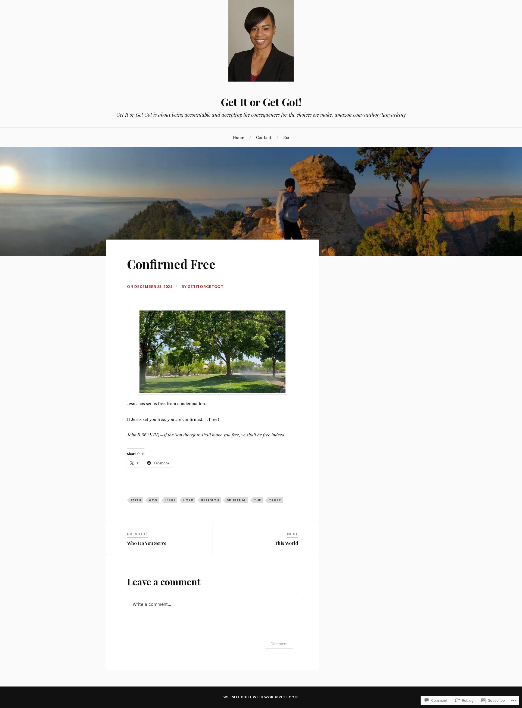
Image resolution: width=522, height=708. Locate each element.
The (257, 500)
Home (238, 137)
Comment (279, 643)
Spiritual (236, 500)
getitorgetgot (205, 286)
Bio (286, 137)
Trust (275, 500)
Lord (188, 500)
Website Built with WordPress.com (260, 697)
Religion (210, 500)
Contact (263, 137)
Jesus (170, 500)
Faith (136, 500)
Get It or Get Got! (261, 102)
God (153, 500)
